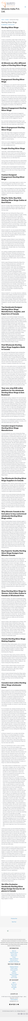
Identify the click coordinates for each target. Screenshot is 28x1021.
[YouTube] (18, 1004)
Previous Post (14, 918)
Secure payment (14, 969)
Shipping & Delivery (14, 966)
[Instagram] (14, 1004)
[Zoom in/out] (1, 1018)
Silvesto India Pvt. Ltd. (10, 10)
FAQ (14, 988)
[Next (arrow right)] (5, 1020)
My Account (14, 984)
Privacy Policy (14, 954)
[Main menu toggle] (25, 7)
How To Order (14, 977)
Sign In (14, 982)
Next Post (14, 921)
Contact (14, 957)
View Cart (14, 985)
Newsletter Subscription (14, 961)
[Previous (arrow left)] (1, 1020)
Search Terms (14, 955)
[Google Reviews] (16, 1004)
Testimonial (14, 976)
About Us (14, 950)
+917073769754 (14, 999)
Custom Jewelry (14, 968)
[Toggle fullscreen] (5, 1018)
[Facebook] (10, 1004)
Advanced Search (14, 960)
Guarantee (14, 973)
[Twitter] (12, 1004)
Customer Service (14, 952)
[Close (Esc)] (12, 1018)
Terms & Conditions (14, 974)
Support (14, 971)
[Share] (8, 1018)
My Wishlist (14, 987)
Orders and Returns (14, 958)
